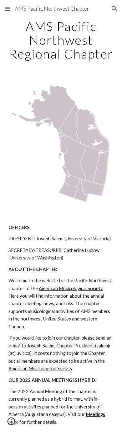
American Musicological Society (71, 288)
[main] (61, 40)
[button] (7, 8)
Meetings (95, 414)
